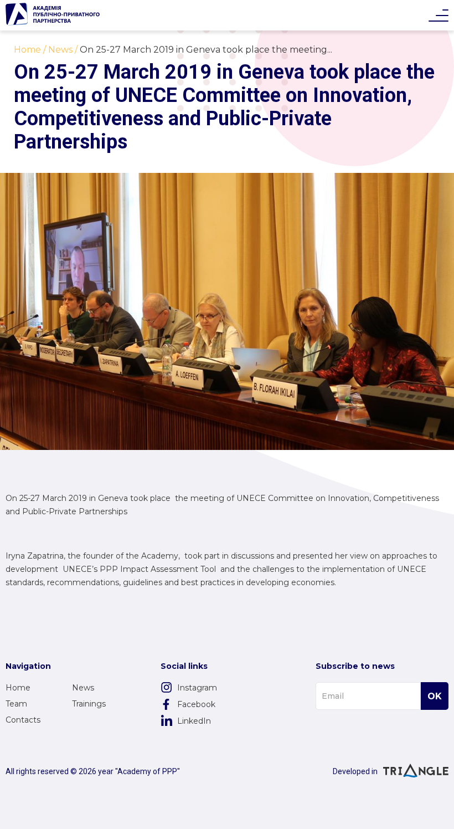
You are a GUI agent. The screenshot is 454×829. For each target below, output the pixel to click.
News (83, 688)
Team (16, 704)
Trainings (89, 704)
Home (18, 688)
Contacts (23, 720)
